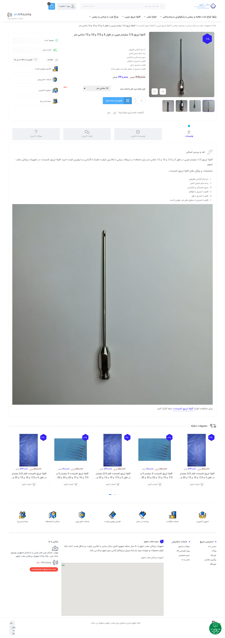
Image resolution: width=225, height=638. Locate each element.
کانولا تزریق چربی (163, 25)
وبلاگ (214, 551)
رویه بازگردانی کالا (183, 551)
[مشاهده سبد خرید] (51, 7)
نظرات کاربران (87, 136)
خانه (214, 25)
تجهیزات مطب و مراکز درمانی (198, 25)
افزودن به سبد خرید (113, 100)
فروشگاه (213, 564)
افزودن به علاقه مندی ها (23, 59)
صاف (65, 87)
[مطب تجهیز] (205, 6)
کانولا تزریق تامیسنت (145, 25)
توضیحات (189, 136)
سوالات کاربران (36, 136)
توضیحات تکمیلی (138, 136)
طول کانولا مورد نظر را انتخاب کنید (132, 89)
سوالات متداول (184, 546)
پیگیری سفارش (210, 559)
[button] (115, 494)
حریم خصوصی (184, 555)
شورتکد (213, 555)
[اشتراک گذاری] (163, 91)
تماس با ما (212, 546)
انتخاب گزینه (195, 484)
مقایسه (50, 59)
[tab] (189, 134)
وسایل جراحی (178, 25)
